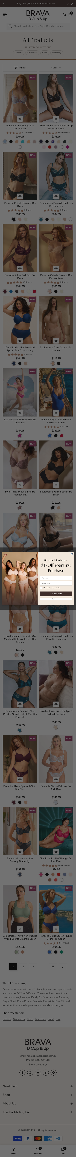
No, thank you (56, 599)
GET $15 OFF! (56, 594)
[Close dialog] (72, 554)
